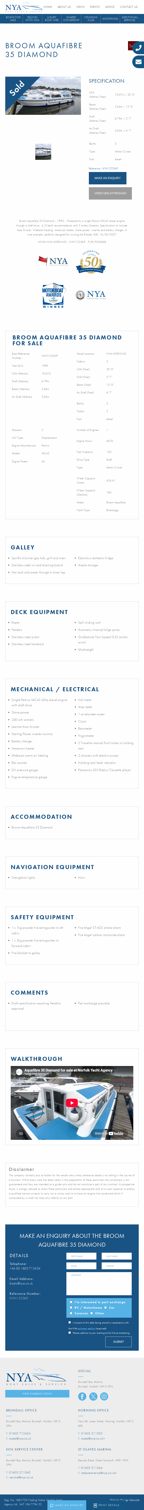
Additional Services (130, 18)
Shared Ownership (71, 18)
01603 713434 (20, 1433)
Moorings (110, 18)
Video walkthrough (110, 193)
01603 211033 (92, 1433)
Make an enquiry (69, 1505)
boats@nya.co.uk (21, 1283)
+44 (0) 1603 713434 (25, 1268)
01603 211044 (92, 1468)
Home (48, 7)
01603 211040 (20, 1472)
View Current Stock (37, 1393)
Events (95, 7)
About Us (64, 7)
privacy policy (86, 1328)
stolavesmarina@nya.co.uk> (99, 1473)
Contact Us (129, 7)
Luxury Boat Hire (51, 18)
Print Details (109, 1505)
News (80, 7)
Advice (109, 7)
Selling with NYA (32, 18)
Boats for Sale (13, 18)
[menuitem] (13, 18)
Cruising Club (90, 18)
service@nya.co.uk (21, 1477)
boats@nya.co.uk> (93, 1438)
